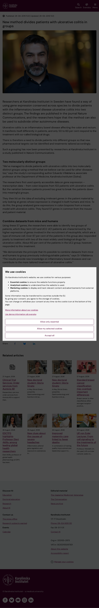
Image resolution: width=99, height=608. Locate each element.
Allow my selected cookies (49, 328)
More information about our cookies (21, 310)
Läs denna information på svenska (20, 314)
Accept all (49, 335)
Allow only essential (49, 321)
